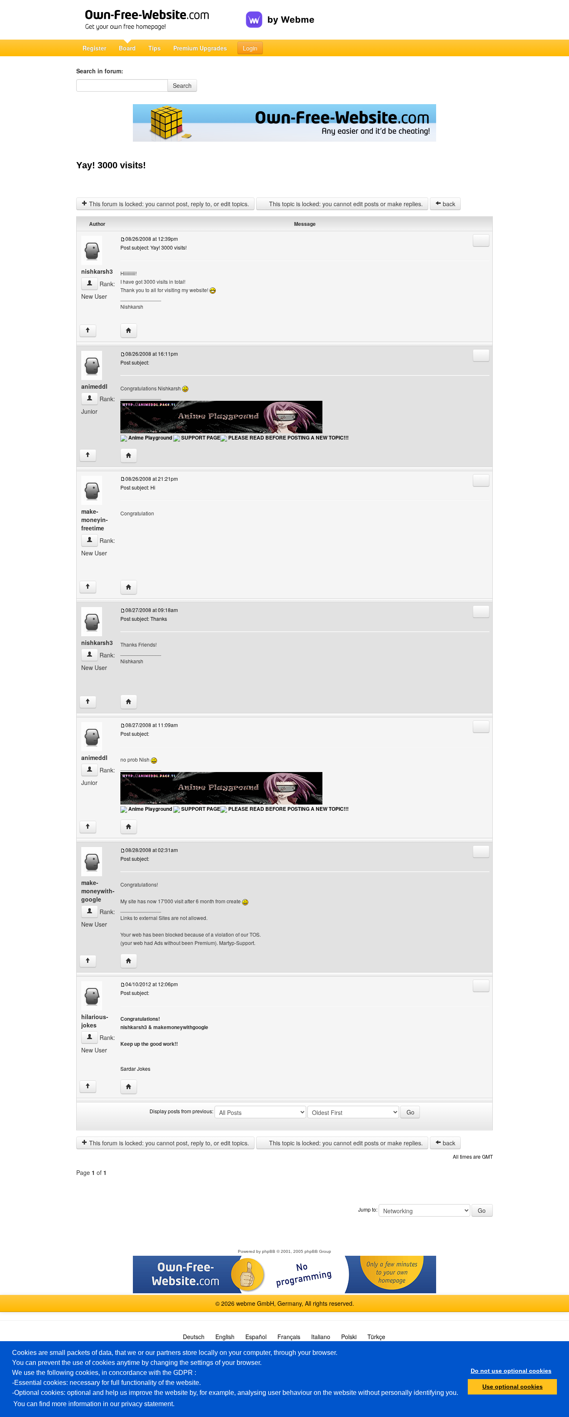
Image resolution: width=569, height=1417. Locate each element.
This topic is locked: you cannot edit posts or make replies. (345, 204)
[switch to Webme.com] (280, 13)
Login (250, 48)
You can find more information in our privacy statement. (94, 1403)
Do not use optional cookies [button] (511, 1370)
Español (256, 1336)
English (225, 1336)
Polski (349, 1336)
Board (127, 48)
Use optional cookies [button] (512, 1386)
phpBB (268, 1251)
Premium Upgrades (200, 48)
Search (182, 85)
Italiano (320, 1336)
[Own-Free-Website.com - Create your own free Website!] (161, 20)
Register (94, 48)
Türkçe (376, 1336)
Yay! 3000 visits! (111, 165)
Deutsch (194, 1336)
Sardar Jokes (135, 1068)
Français (288, 1336)
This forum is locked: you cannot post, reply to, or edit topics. (168, 204)
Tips (154, 48)
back (448, 204)
